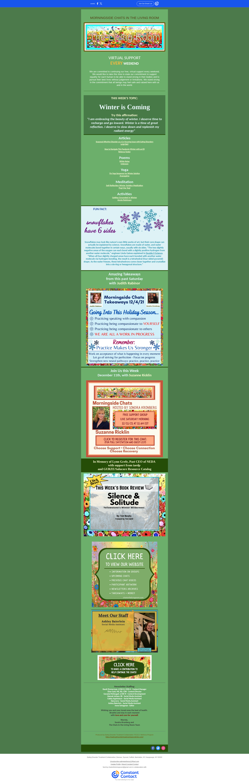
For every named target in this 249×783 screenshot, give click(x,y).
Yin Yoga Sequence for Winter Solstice (124, 174)
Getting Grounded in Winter (124, 198)
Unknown (124, 164)
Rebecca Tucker (124, 152)
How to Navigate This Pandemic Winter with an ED (125, 149)
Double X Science (154, 253)
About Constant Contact (130, 764)
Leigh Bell (124, 144)
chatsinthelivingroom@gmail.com (120, 767)
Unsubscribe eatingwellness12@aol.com (124, 761)
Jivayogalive (124, 176)
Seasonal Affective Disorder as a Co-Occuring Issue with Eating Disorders (124, 142)
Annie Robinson (124, 200)
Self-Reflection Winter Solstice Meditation (124, 186)
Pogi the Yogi (124, 188)
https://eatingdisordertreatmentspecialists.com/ (124, 737)
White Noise (124, 162)
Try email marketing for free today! (124, 779)
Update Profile (116, 764)
